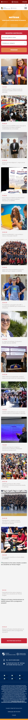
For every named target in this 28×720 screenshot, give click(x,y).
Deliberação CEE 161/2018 (14, 711)
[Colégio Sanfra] (9, 8)
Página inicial (6, 20)
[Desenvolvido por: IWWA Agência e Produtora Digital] (14, 715)
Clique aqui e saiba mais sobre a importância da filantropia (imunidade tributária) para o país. (14, 702)
